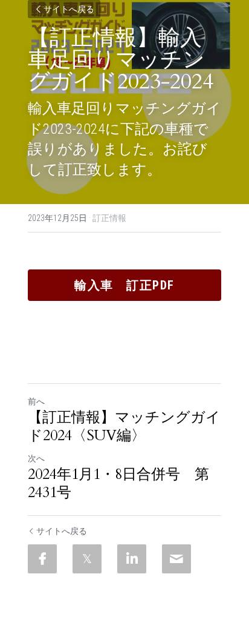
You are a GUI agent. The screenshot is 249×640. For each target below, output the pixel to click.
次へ (36, 458)
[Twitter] (87, 558)
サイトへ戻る (69, 9)
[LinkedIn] (131, 558)
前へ (36, 401)
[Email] (176, 558)
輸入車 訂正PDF (124, 285)
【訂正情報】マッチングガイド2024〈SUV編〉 (124, 427)
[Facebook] (42, 558)
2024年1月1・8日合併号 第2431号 (118, 484)
